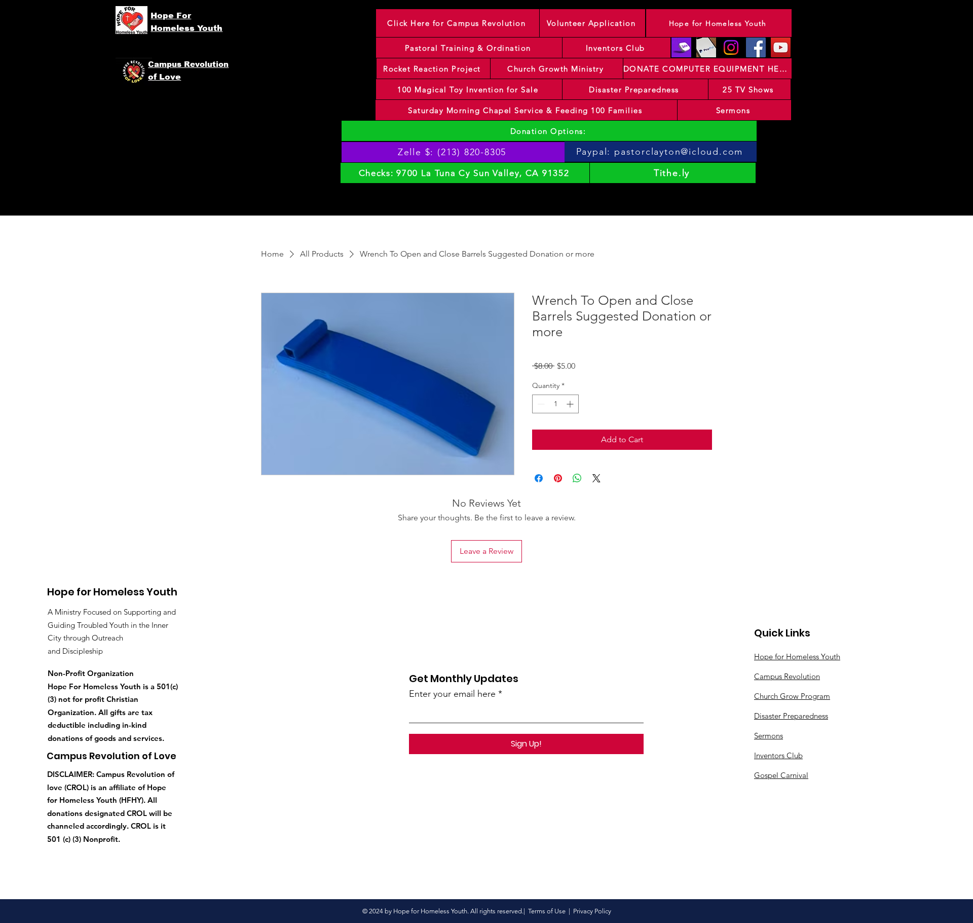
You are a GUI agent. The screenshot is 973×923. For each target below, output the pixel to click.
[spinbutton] (555, 404)
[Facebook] (756, 47)
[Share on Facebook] (539, 478)
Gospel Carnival (781, 775)
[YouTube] (781, 47)
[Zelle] (681, 47)
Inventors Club (778, 755)
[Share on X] (596, 478)
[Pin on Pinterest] (558, 478)
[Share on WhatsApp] (577, 478)
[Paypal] (706, 47)
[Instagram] (731, 47)
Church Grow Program (792, 696)
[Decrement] (540, 404)
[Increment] (571, 404)
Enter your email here (452, 693)
